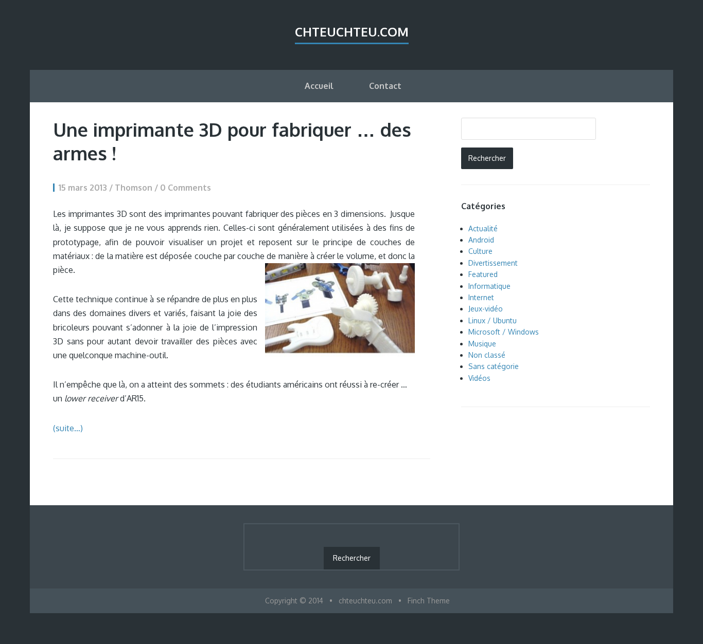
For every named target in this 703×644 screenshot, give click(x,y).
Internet (481, 297)
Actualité (483, 228)
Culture (480, 251)
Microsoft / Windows (503, 331)
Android (481, 239)
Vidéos (479, 378)
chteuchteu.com (352, 32)
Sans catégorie (493, 366)
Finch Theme (429, 600)
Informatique (489, 286)
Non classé (486, 355)
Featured (483, 274)
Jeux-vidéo (485, 308)
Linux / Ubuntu (492, 320)
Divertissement (493, 263)
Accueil (319, 86)
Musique (482, 343)
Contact (385, 86)
